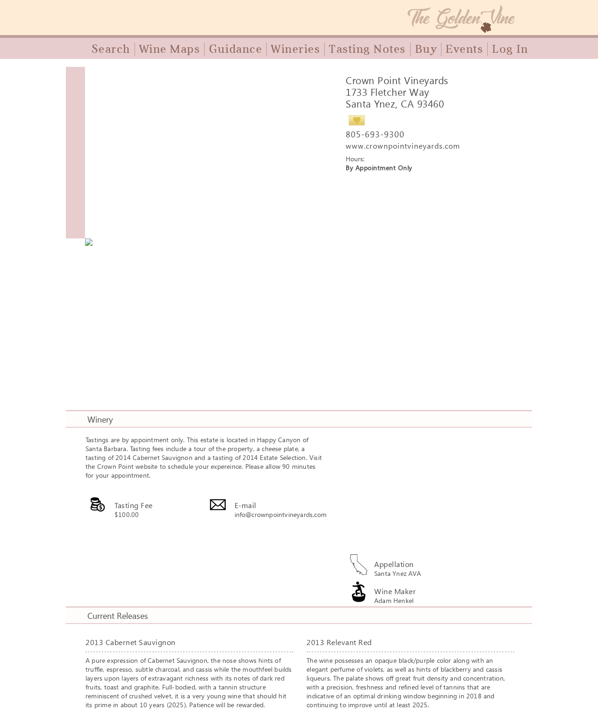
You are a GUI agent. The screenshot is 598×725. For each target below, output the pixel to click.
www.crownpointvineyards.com (403, 146)
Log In (510, 49)
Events (464, 49)
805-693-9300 (375, 134)
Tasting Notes (367, 49)
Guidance (235, 49)
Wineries (295, 49)
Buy (426, 49)
